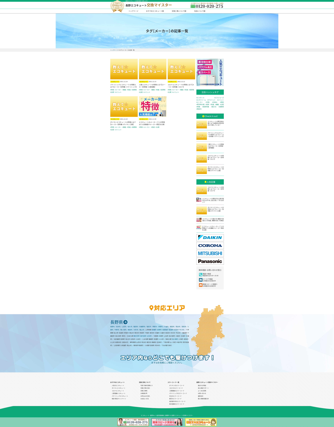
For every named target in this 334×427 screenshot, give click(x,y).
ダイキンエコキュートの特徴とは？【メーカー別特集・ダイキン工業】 (123, 123)
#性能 (129, 90)
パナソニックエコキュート (120, 396)
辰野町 (159, 330)
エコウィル (200, 98)
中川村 (181, 330)
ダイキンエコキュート (118, 388)
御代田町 (143, 336)
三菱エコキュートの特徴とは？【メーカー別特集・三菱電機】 (152, 86)
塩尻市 (149, 326)
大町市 (136, 330)
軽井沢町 (137, 336)
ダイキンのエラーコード (176, 385)
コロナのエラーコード (176, 388)
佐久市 (130, 326)
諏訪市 (172, 326)
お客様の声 (144, 393)
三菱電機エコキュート (118, 393)
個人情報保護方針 (203, 399)
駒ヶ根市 (123, 330)
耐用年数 (206, 107)
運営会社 (200, 396)
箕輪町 (154, 330)
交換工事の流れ (145, 388)
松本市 (118, 326)
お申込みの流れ (145, 396)
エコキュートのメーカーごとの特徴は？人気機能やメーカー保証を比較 (152, 123)
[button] (155, 11)
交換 (207, 102)
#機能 (124, 90)
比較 (222, 104)
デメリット (212, 100)
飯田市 (136, 326)
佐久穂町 (175, 339)
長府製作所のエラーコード (177, 401)
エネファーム (201, 100)
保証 (222, 102)
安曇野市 (142, 326)
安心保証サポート (203, 388)
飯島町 (171, 330)
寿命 (207, 104)
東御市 (130, 330)
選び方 (214, 107)
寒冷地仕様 (200, 104)
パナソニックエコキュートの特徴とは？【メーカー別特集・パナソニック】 (123, 86)
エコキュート (115, 81)
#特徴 (112, 90)
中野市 (117, 330)
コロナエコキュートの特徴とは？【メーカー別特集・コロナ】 (181, 86)
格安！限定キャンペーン (119, 399)
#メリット (118, 92)
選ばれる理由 (202, 385)
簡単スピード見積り (210, 285)
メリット (221, 100)
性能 (212, 104)
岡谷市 (178, 326)
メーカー (200, 102)
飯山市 (142, 330)
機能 (217, 104)
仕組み (215, 102)
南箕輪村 (165, 330)
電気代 (199, 109)
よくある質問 (202, 391)
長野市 (112, 326)
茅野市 (160, 326)
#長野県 (134, 90)
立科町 (149, 336)
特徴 (198, 107)
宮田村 (176, 330)
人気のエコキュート (118, 385)
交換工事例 (144, 391)
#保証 (153, 127)
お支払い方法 (145, 399)
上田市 (124, 326)
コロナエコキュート (118, 391)
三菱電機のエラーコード (176, 391)
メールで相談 (209, 280)
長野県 (221, 107)
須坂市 (184, 326)
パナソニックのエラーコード (178, 393)
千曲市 (166, 326)
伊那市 (155, 326)
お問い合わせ (202, 393)
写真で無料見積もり (147, 385)
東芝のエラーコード (175, 399)
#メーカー (118, 90)
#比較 (112, 92)
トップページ (133, 11)
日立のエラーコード (175, 396)
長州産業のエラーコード (176, 404)
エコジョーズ (219, 98)
